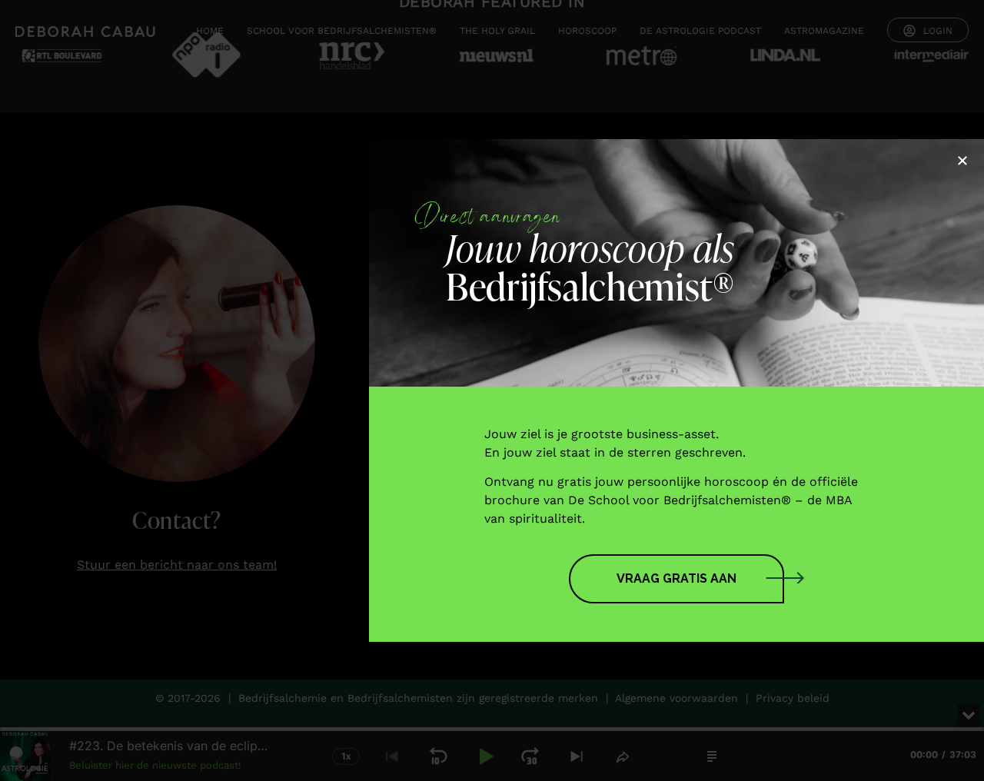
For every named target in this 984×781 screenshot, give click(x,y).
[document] (492, 390)
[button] (962, 161)
